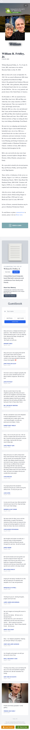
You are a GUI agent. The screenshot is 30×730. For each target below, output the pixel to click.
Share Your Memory (10, 295)
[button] (15, 693)
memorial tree (20, 212)
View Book (7, 272)
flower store (19, 215)
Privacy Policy (11, 723)
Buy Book (16, 272)
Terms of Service (19, 723)
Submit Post (15, 321)
